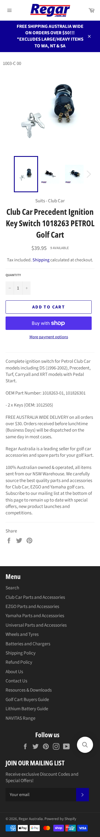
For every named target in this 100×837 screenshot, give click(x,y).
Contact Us (16, 681)
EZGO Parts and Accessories (32, 606)
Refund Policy (19, 662)
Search (12, 588)
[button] (85, 745)
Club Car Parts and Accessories (35, 597)
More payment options (48, 337)
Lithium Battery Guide (27, 708)
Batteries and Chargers (28, 644)
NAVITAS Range (20, 718)
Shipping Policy (21, 653)
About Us (14, 671)
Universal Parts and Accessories (36, 625)
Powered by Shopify (60, 818)
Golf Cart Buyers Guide (27, 699)
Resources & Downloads (29, 690)
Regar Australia (31, 818)
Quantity (13, 275)
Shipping (40, 260)
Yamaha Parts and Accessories (35, 615)
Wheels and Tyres (22, 634)
